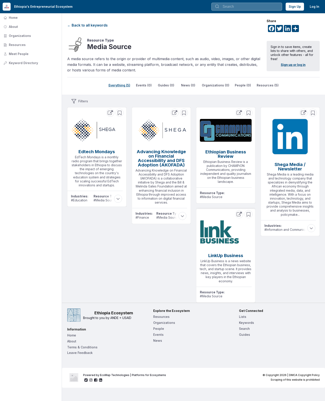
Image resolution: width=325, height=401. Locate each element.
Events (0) (144, 85)
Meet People (16, 54)
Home (10, 17)
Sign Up (295, 6)
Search (244, 328)
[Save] (120, 113)
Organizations (17, 36)
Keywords (246, 323)
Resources (14, 45)
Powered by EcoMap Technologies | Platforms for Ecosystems (124, 375)
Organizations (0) (215, 85)
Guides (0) (166, 85)
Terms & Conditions (82, 347)
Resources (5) (268, 85)
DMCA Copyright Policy (304, 375)
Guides (244, 334)
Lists (242, 317)
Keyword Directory (20, 63)
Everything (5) (119, 85)
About (10, 27)
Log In (314, 6)
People (158, 328)
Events (158, 334)
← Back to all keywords (87, 25)
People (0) (243, 85)
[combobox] (246, 7)
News (157, 340)
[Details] (110, 113)
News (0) (188, 85)
